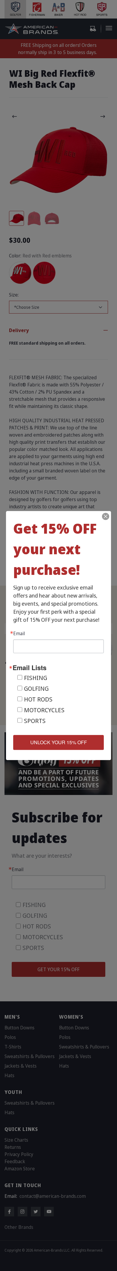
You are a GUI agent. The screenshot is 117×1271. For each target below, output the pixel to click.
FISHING (35, 678)
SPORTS (35, 721)
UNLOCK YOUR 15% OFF (58, 742)
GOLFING (36, 688)
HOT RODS (38, 699)
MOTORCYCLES (44, 710)
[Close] (105, 516)
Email (19, 633)
